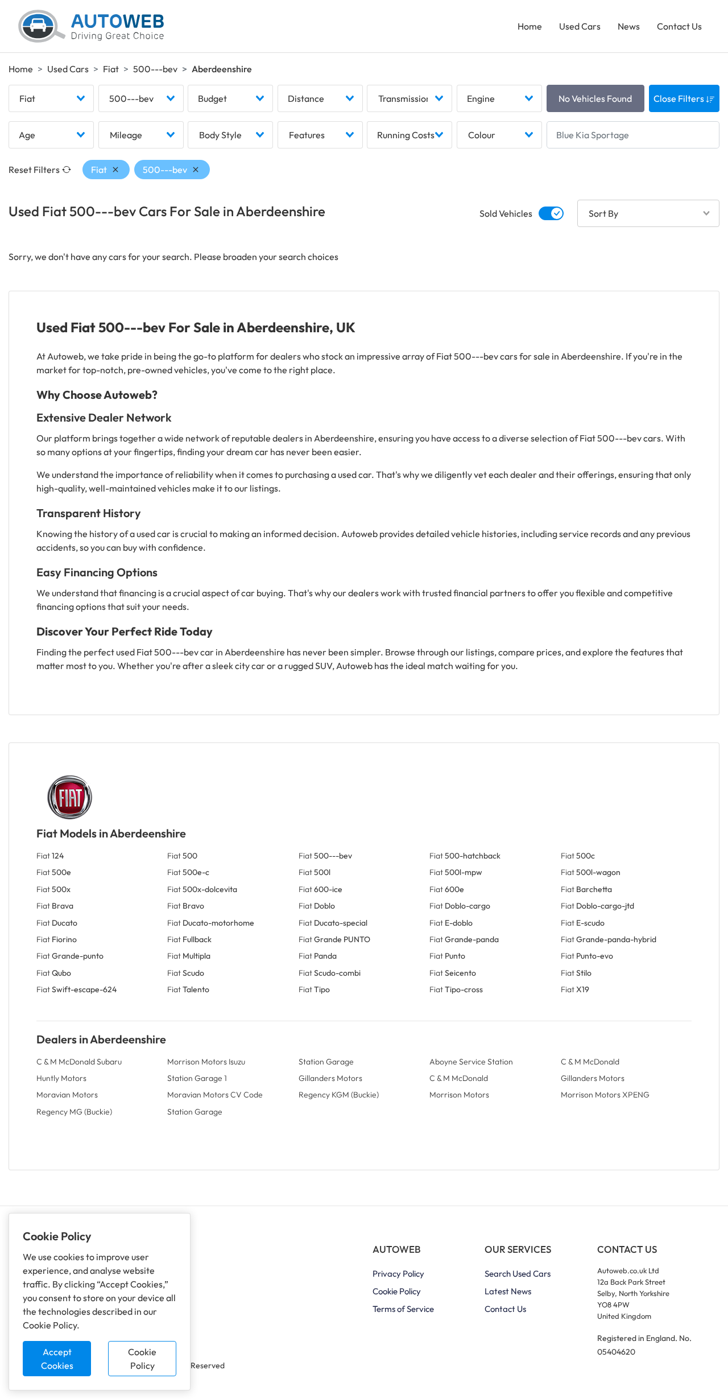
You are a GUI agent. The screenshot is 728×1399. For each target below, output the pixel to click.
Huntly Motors (61, 1078)
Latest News (508, 1291)
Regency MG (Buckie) (74, 1112)
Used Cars (580, 26)
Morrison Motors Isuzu (206, 1062)
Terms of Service (403, 1308)
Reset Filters (34, 169)
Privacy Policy (398, 1273)
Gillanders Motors (330, 1078)
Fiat (111, 69)
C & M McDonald (590, 1062)
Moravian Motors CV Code (215, 1095)
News (629, 26)
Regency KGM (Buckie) (339, 1095)
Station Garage (326, 1062)
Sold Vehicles (505, 213)
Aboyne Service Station (471, 1062)
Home (530, 26)
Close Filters (679, 98)
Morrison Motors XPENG (605, 1095)
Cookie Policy (142, 1358)
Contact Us (679, 26)
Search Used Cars (518, 1273)
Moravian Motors (67, 1095)
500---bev (155, 69)
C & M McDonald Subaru (79, 1062)
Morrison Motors (459, 1095)
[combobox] (51, 98)
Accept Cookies (57, 1358)
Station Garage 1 (197, 1078)
